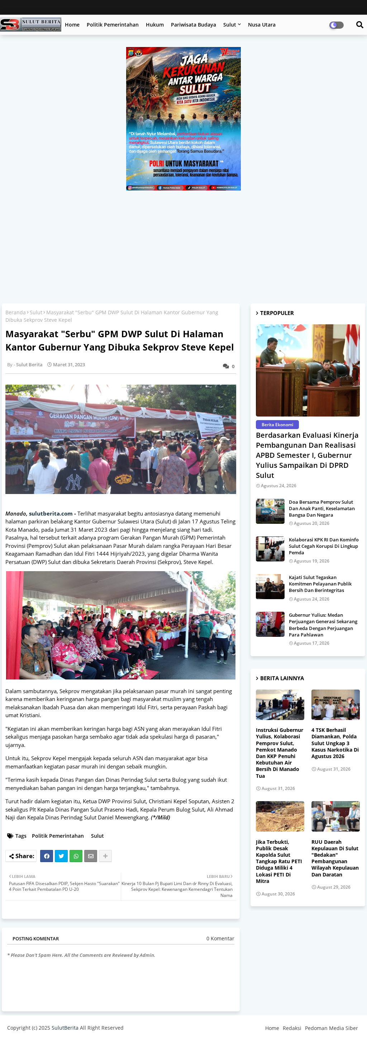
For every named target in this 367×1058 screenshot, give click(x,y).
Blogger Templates (58, 1045)
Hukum (155, 24)
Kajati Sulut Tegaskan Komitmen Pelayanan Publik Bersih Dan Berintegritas (320, 583)
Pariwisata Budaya (193, 24)
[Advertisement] (183, 244)
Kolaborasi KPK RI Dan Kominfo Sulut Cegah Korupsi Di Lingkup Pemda (324, 546)
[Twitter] (61, 856)
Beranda (15, 312)
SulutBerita (65, 1027)
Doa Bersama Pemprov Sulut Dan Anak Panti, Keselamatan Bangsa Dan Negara (322, 508)
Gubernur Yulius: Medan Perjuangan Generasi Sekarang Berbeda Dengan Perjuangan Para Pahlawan (323, 625)
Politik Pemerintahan (113, 24)
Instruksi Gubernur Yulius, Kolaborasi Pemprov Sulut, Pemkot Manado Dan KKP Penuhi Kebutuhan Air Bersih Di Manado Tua (279, 753)
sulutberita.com (51, 513)
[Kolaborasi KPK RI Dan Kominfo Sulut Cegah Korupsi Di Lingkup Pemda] (270, 548)
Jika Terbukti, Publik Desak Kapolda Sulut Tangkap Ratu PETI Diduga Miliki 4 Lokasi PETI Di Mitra (279, 861)
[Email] (90, 856)
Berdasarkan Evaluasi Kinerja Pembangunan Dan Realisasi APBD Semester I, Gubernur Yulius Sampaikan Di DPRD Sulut (307, 455)
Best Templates (140, 1045)
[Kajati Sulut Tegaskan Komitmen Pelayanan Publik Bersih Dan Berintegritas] (270, 586)
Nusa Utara (262, 24)
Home (72, 24)
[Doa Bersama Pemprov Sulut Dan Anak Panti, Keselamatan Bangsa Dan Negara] (270, 511)
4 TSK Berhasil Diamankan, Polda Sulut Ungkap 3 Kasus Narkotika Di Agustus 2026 (335, 743)
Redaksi (292, 1028)
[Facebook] (46, 856)
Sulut (229, 24)
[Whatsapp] (76, 856)
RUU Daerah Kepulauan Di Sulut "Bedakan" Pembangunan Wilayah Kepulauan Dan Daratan (335, 858)
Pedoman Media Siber (331, 1028)
